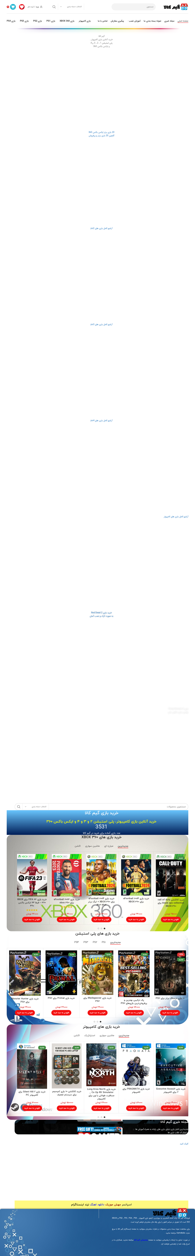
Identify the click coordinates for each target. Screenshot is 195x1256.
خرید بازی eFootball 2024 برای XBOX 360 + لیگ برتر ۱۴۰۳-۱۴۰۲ (101, 902)
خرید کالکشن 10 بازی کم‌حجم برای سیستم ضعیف (66, 1093)
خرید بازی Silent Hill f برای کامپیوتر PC (32, 1093)
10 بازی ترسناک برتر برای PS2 (170, 998)
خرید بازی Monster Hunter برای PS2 (25, 1000)
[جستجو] (54, 6)
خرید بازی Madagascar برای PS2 (97, 999)
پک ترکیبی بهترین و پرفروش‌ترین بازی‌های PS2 (134, 1002)
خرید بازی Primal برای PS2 (61, 998)
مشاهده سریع (158, 859)
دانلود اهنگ (97, 1205)
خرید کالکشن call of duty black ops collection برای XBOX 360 (171, 903)
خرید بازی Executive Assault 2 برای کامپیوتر (171, 1090)
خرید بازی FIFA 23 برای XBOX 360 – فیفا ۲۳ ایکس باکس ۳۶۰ (32, 903)
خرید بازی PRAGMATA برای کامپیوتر (136, 1090)
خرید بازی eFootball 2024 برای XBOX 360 (136, 900)
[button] (171, 919)
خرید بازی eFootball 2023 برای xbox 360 (67, 901)
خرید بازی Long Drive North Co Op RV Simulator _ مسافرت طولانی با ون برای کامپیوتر (101, 1094)
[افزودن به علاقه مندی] (158, 865)
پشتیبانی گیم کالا (141, 1240)
